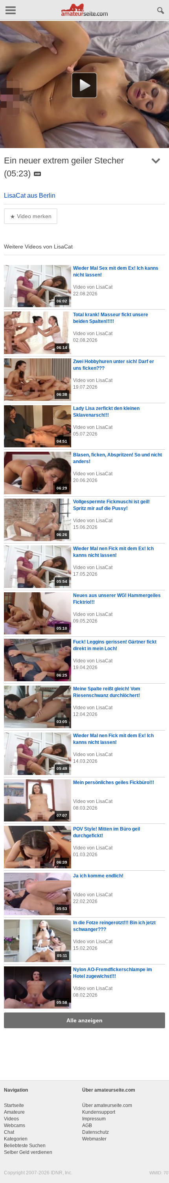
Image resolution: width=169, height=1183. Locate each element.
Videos (11, 1119)
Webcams (14, 1125)
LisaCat (104, 287)
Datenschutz (95, 1132)
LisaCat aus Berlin (29, 195)
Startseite (14, 1105)
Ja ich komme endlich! (98, 876)
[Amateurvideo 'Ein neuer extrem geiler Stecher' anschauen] (84, 85)
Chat (9, 1132)
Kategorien (16, 1139)
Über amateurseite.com (107, 1105)
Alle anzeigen (84, 1020)
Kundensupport (98, 1112)
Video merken (33, 216)
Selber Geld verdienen (28, 1152)
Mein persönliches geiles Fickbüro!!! (113, 782)
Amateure (14, 1112)
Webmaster (94, 1139)
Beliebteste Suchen (25, 1145)
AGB (87, 1125)
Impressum (94, 1119)
